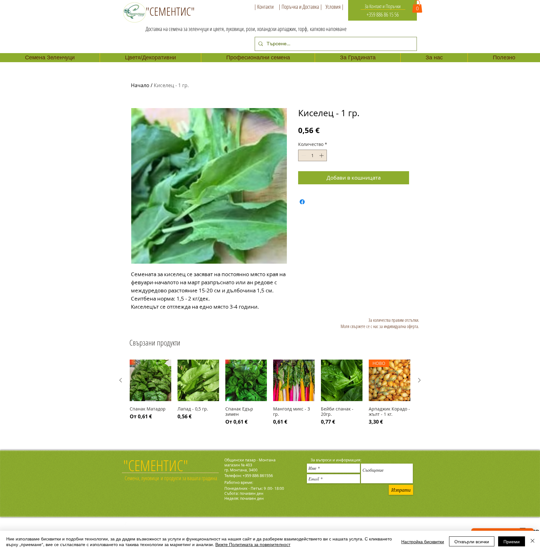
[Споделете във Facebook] (302, 202)
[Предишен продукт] (120, 380)
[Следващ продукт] (419, 380)
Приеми (511, 541)
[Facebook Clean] (127, 524)
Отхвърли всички (471, 541)
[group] (270, 399)
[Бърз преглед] (150, 380)
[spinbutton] (312, 155)
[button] (417, 6)
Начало (140, 85)
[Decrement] (303, 155)
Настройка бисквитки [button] (422, 541)
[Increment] (322, 155)
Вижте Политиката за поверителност (252, 544)
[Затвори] (532, 541)
